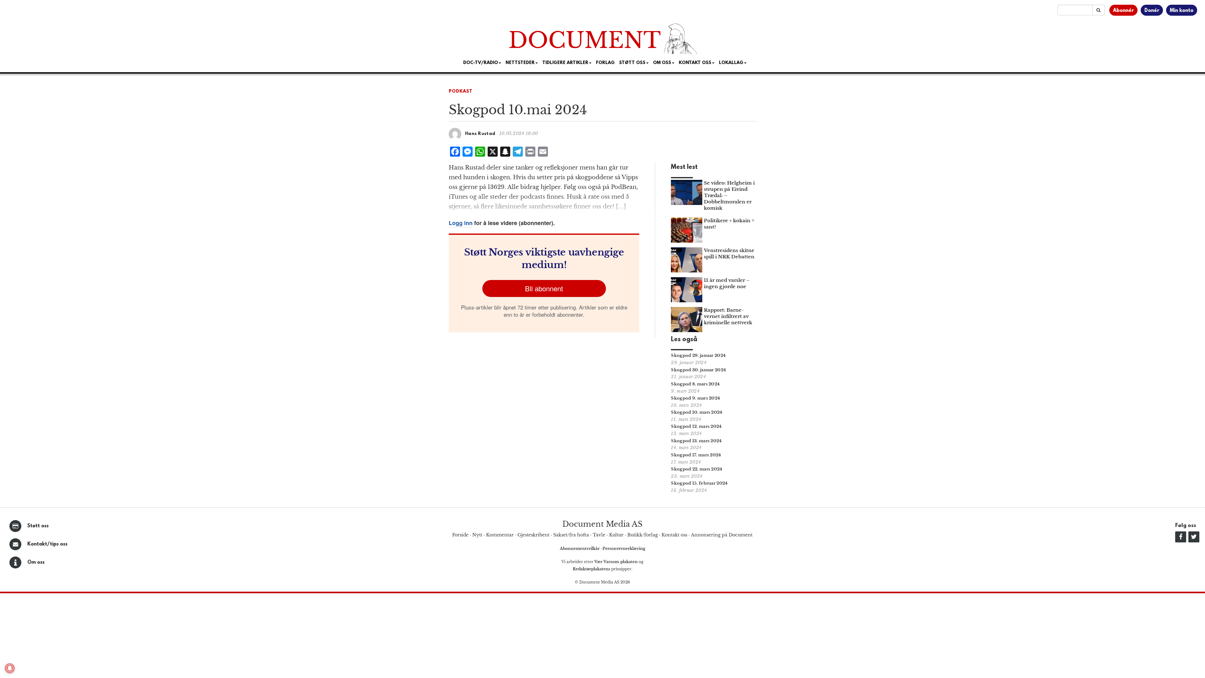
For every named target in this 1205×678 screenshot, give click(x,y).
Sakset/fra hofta (571, 535)
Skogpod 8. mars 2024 (695, 384)
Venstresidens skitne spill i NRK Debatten (729, 253)
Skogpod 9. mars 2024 (695, 398)
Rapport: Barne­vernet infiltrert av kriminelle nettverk (728, 316)
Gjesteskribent (533, 535)
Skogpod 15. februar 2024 (699, 483)
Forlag (605, 63)
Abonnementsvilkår (580, 548)
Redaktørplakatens (591, 569)
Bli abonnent (544, 288)
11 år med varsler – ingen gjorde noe (727, 283)
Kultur (616, 535)
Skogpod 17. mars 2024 (696, 455)
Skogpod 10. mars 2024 (696, 412)
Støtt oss (38, 526)
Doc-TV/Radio (480, 63)
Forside (460, 535)
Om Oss (662, 63)
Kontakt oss (695, 63)
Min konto (1181, 10)
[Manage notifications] (10, 668)
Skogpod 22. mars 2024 (696, 469)
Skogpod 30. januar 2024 (698, 370)
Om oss (36, 562)
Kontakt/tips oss (47, 544)
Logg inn (461, 223)
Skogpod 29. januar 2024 (698, 355)
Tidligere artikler (565, 63)
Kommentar (500, 535)
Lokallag (731, 63)
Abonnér (1123, 10)
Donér (1151, 10)
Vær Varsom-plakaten (616, 561)
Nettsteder (520, 63)
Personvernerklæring (623, 548)
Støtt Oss (632, 63)
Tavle (599, 535)
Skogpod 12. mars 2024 (696, 426)
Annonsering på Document (721, 535)
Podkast (461, 91)
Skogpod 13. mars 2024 (696, 441)
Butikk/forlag (642, 535)
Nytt (477, 535)
